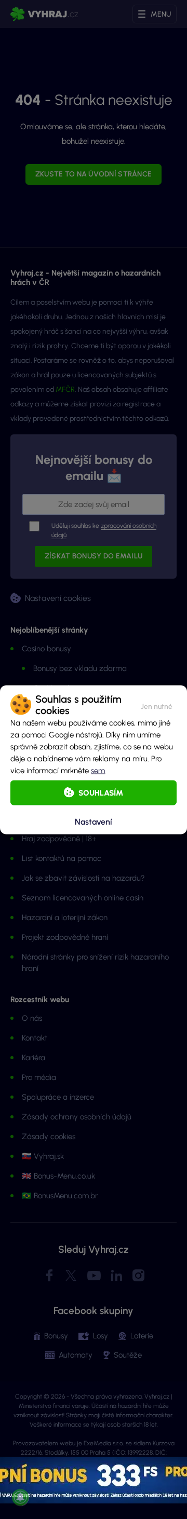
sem (98, 770)
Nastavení (93, 822)
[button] (157, 704)
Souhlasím (100, 792)
